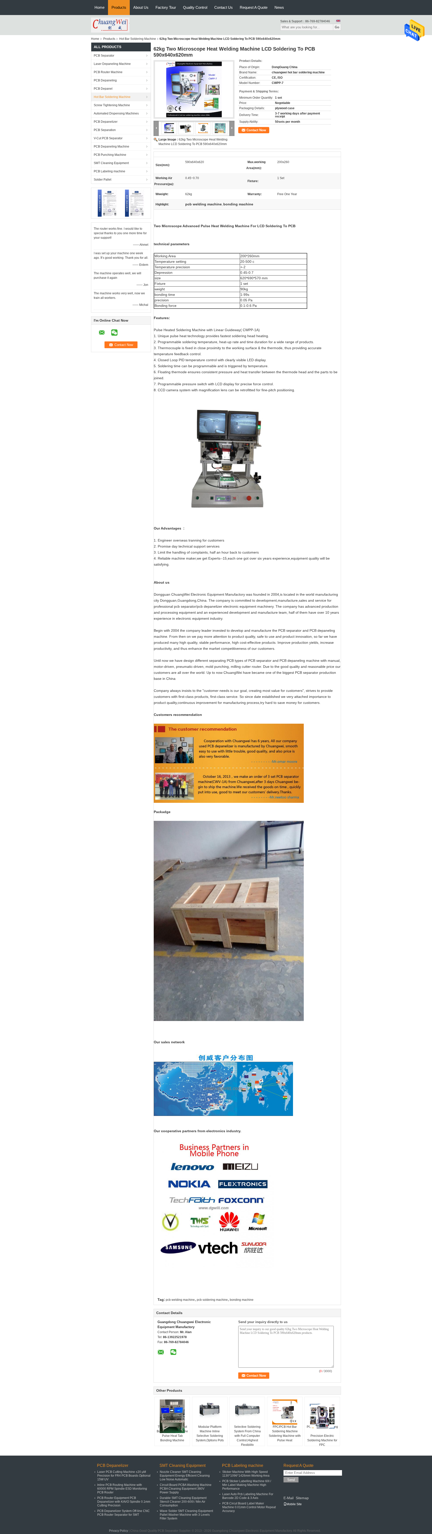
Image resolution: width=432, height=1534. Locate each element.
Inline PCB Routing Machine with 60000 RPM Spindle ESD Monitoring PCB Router (122, 1488)
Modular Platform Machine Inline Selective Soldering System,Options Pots (210, 1433)
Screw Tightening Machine (112, 105)
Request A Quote (254, 7)
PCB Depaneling (105, 80)
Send (291, 1480)
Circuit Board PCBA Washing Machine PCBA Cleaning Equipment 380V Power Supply (186, 1488)
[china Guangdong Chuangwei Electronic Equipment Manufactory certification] (107, 203)
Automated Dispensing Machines (116, 113)
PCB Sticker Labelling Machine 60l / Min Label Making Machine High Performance (246, 1484)
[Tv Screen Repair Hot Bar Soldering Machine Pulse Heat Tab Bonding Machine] (172, 1416)
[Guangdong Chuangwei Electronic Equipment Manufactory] (110, 25)
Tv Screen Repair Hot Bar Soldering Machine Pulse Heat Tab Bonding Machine (172, 1433)
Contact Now (256, 130)
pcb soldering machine (212, 1300)
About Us (140, 7)
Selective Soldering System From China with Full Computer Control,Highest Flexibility (247, 1436)
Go (337, 27)
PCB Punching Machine (110, 155)
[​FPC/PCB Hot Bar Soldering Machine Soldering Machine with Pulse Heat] (284, 1412)
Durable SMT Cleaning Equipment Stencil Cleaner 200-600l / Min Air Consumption (183, 1501)
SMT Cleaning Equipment (111, 163)
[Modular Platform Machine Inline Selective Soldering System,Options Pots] (209, 1412)
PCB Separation (105, 130)
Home (99, 7)
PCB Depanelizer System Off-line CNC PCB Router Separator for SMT (123, 1512)
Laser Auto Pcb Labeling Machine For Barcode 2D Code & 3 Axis (247, 1496)
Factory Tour (166, 7)
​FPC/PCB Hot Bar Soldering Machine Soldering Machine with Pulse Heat (285, 1433)
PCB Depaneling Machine (111, 146)
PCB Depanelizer (106, 121)
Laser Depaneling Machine (112, 64)
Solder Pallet (102, 179)
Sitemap (302, 1498)
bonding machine (242, 1300)
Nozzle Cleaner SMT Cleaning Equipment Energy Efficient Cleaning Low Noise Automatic (185, 1475)
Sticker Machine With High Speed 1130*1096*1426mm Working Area (246, 1473)
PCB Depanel (103, 88)
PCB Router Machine (108, 72)
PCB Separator (104, 55)
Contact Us (223, 7)
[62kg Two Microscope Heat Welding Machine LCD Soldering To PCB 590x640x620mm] (194, 89)
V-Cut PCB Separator (108, 138)
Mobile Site (294, 1504)
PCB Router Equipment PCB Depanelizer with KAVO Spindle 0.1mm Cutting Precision (123, 1501)
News (279, 7)
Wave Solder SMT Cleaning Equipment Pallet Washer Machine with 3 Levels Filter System (186, 1514)
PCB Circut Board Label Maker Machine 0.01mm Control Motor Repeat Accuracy (249, 1507)
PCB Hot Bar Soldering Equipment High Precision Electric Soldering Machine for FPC (322, 1436)
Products (119, 7)
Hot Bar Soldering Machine (137, 39)
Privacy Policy (118, 1530)
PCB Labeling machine (109, 171)
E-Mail (289, 1498)
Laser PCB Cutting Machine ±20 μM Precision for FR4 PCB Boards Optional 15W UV (123, 1475)
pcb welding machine (180, 1300)
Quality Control (195, 7)
